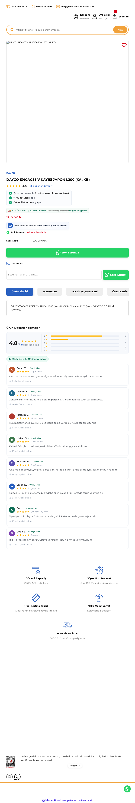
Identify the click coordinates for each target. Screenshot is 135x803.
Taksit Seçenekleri (85, 291)
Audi (51, 732)
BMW (52, 726)
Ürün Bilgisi (20, 291)
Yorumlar (50, 291)
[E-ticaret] (67, 800)
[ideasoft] (49, 800)
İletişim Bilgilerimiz (17, 720)
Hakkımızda (13, 713)
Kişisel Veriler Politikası (104, 732)
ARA (120, 29)
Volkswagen (55, 720)
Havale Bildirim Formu (19, 732)
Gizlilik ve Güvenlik (102, 720)
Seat (51, 739)
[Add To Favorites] (124, 45)
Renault (53, 713)
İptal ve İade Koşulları (103, 726)
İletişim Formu (14, 726)
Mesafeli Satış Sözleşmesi (105, 713)
